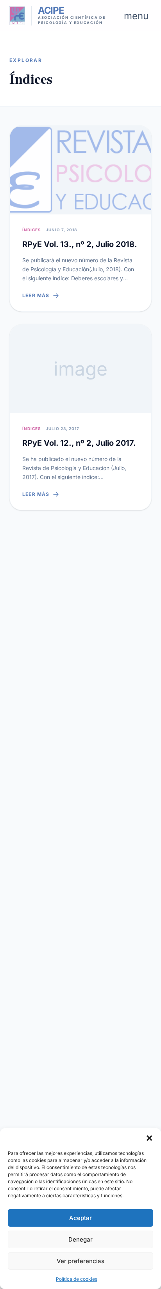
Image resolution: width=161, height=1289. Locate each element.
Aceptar (80, 1218)
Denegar (80, 1239)
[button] (149, 1138)
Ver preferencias (80, 1261)
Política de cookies (76, 1279)
